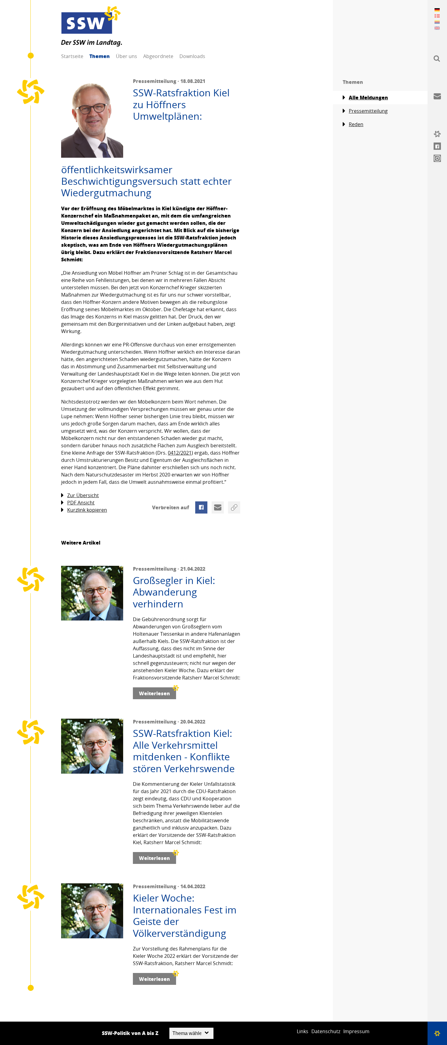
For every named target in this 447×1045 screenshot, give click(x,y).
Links (302, 1031)
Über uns (126, 56)
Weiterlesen (154, 693)
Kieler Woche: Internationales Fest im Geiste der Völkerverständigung (185, 915)
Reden (356, 124)
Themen (99, 56)
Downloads (192, 56)
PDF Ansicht (81, 502)
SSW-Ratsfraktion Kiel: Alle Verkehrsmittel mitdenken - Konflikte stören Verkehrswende (184, 750)
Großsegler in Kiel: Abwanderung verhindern (174, 592)
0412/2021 (180, 452)
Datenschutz (325, 1031)
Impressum (356, 1031)
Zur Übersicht (83, 495)
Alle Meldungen (368, 97)
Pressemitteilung (368, 111)
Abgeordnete (158, 56)
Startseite (72, 56)
